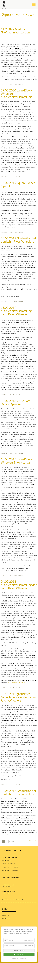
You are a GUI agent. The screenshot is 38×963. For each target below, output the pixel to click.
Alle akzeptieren (19, 954)
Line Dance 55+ (7, 886)
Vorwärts (12, 841)
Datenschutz (22, 958)
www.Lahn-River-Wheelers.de (21, 835)
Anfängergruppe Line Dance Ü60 (12, 899)
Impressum (15, 958)
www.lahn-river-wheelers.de (16, 682)
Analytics (11, 940)
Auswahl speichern (19, 950)
